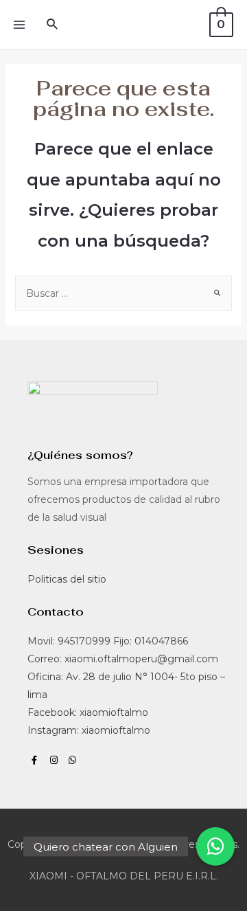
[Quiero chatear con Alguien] (215, 846)
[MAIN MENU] (19, 24)
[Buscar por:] (124, 293)
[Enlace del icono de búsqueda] (53, 25)
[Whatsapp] (73, 760)
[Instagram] (54, 760)
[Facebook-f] (34, 760)
